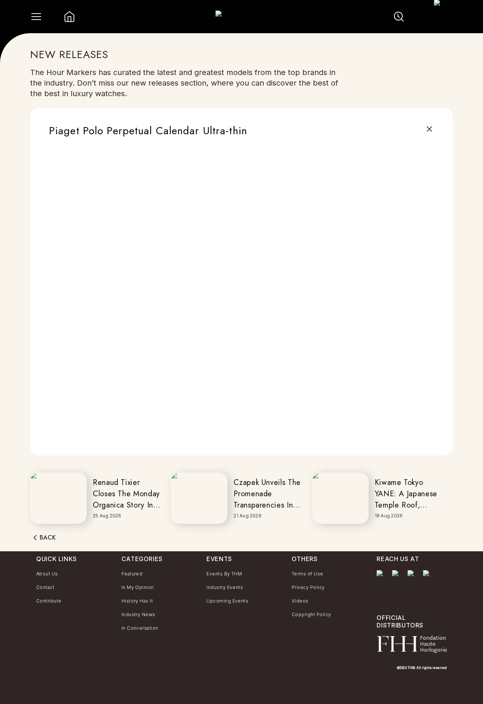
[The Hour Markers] (381, 584)
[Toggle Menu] (36, 17)
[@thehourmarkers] (412, 577)
